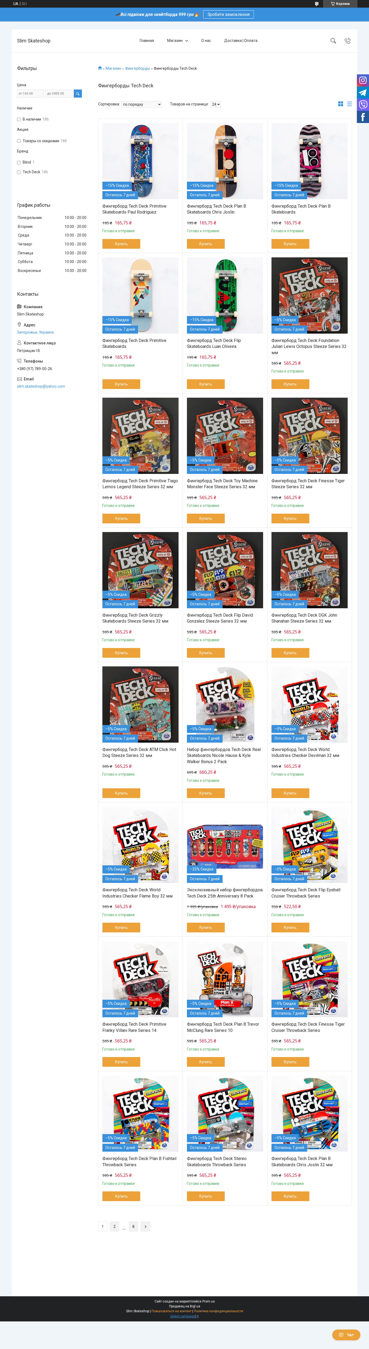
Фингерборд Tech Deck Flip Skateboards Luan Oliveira (214, 343)
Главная (147, 40)
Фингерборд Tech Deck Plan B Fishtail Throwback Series (139, 1161)
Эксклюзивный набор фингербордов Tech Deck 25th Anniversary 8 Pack (225, 892)
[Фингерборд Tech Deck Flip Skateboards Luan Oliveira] (225, 295)
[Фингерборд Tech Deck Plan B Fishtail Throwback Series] (140, 1113)
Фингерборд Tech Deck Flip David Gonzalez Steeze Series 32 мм (220, 618)
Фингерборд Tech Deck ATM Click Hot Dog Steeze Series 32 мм (139, 752)
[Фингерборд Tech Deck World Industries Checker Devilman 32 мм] (309, 704)
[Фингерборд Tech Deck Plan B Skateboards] (309, 161)
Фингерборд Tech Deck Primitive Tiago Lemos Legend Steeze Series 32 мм (140, 483)
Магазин (175, 40)
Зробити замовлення (228, 14)
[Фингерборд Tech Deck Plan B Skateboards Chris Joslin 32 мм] (309, 1113)
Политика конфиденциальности (218, 1311)
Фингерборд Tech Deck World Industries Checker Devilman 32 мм (305, 752)
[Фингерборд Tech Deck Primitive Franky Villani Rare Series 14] (140, 979)
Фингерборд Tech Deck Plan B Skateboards (301, 209)
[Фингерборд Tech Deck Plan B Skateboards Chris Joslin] (225, 161)
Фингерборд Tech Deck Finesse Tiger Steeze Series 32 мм (308, 483)
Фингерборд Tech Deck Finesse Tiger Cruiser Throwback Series (308, 1027)
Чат (350, 1335)
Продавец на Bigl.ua (184, 1306)
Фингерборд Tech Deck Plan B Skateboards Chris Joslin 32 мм (302, 1161)
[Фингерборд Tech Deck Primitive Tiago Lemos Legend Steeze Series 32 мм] (140, 436)
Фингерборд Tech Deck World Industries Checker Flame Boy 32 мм (137, 892)
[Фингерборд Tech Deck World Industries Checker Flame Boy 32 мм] (140, 845)
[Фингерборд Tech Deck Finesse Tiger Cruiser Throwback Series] (309, 979)
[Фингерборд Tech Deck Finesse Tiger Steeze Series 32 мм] (309, 436)
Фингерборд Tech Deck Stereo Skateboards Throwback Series (217, 1161)
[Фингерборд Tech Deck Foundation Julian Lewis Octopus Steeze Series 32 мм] (309, 295)
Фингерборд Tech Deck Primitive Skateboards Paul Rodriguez (134, 209)
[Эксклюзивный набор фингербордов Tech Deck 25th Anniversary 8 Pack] (225, 845)
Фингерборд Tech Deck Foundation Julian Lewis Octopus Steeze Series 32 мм (309, 346)
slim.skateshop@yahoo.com (41, 386)
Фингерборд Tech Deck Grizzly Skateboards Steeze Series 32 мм (135, 618)
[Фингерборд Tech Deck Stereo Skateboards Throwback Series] (225, 1113)
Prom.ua (208, 1301)
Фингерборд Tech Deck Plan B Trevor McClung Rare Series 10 (223, 1027)
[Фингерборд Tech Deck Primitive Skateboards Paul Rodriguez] (140, 161)
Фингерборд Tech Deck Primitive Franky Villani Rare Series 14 (134, 1027)
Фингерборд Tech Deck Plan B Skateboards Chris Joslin (216, 209)
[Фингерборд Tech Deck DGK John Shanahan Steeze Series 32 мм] (309, 570)
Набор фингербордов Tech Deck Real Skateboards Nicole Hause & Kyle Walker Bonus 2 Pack (224, 755)
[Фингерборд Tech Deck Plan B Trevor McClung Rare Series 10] (225, 979)
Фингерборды (137, 68)
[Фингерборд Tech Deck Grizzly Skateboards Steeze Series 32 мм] (140, 570)
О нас (206, 40)
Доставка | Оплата (240, 40)
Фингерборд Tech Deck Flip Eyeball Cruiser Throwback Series (305, 892)
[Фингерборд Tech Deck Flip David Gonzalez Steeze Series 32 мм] (225, 570)
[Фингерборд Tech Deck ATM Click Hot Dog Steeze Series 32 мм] (140, 704)
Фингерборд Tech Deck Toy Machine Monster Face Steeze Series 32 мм (222, 483)
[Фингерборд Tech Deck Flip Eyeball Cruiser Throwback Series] (309, 845)
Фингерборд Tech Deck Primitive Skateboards (134, 343)
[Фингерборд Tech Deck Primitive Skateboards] (140, 295)
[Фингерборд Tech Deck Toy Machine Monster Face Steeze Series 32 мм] (225, 436)
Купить (121, 244)
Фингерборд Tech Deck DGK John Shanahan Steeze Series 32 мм (304, 618)
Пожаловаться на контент (172, 1311)
